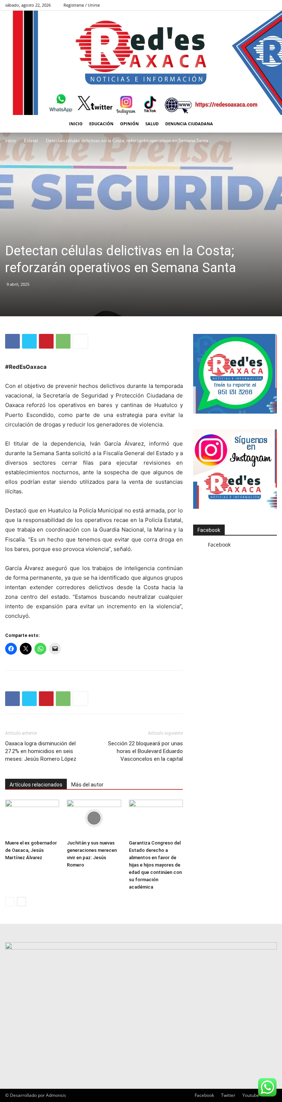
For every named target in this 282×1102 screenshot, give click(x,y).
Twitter (228, 1095)
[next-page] (21, 901)
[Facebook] (271, 5)
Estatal (31, 140)
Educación (101, 123)
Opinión (129, 123)
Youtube (250, 1095)
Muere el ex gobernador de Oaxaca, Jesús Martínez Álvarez (31, 850)
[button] (268, 123)
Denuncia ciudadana (189, 123)
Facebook (209, 530)
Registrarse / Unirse (82, 5)
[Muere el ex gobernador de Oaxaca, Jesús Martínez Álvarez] (32, 818)
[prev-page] (9, 901)
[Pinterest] (46, 341)
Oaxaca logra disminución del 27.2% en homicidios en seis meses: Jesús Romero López (40, 751)
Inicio (76, 123)
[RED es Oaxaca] (141, 63)
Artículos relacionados (36, 785)
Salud (152, 123)
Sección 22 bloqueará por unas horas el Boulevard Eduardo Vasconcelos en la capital (145, 751)
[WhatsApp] (63, 341)
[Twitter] (29, 341)
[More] (80, 341)
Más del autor (87, 785)
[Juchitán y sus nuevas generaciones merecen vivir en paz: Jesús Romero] (94, 818)
